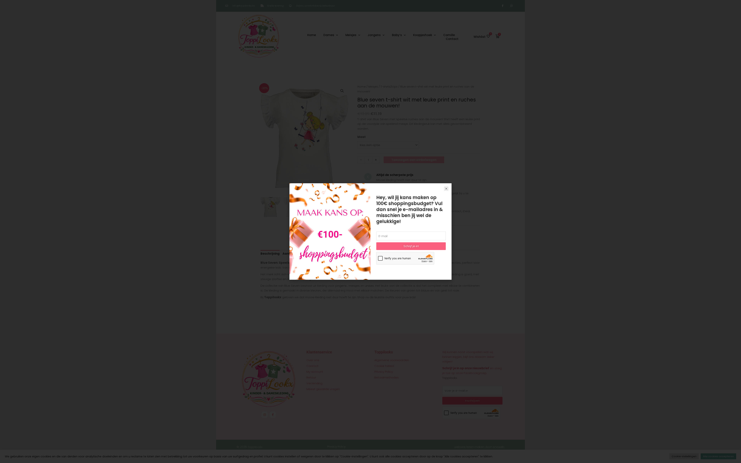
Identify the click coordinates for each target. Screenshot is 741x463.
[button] (446, 188)
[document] (370, 231)
